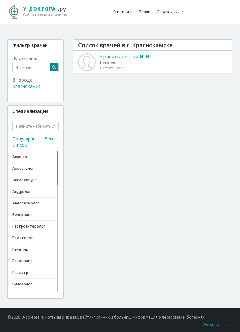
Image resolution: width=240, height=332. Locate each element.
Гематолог (22, 237)
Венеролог (22, 214)
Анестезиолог (25, 203)
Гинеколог (22, 284)
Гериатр (20, 272)
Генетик (20, 249)
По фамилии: (24, 58)
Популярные (25, 139)
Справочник (169, 11)
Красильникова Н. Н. (125, 56)
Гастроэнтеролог (28, 226)
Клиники (121, 11)
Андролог (21, 191)
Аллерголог (23, 168)
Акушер (19, 156)
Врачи (145, 11)
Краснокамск (26, 86)
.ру (45, 11)
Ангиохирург (24, 180)
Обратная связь (217, 324)
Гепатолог (22, 261)
